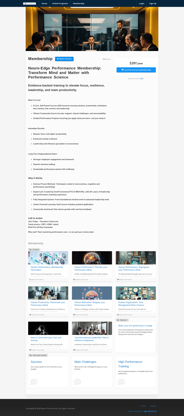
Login (141, 3)
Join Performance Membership (137, 70)
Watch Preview (65, 59)
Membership (78, 3)
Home (44, 3)
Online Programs (60, 3)
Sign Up (152, 3)
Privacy (153, 406)
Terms (143, 406)
